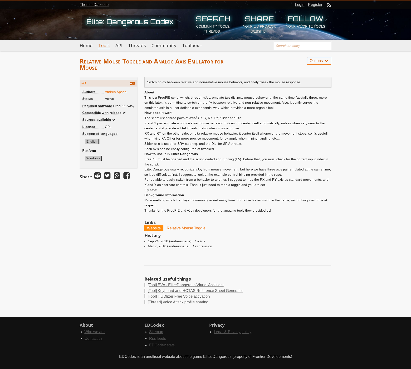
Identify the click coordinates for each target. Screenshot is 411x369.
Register (315, 5)
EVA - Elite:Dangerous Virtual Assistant (186, 285)
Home (86, 45)
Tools (104, 45)
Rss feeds (157, 338)
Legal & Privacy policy (232, 332)
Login (299, 5)
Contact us (93, 338)
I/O (83, 83)
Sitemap (156, 332)
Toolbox (190, 45)
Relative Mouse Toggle (186, 228)
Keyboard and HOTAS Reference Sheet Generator (195, 291)
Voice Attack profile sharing (178, 302)
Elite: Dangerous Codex (130, 21)
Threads (137, 45)
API (118, 45)
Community (164, 45)
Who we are (94, 332)
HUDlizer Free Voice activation (179, 296)
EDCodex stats (162, 345)
